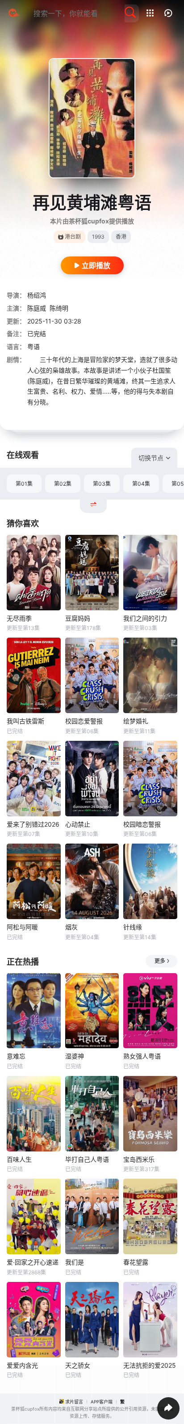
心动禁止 (77, 824)
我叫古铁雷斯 (25, 721)
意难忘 (16, 1056)
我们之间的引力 (145, 618)
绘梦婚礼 (135, 721)
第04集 (141, 483)
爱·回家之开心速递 (33, 1262)
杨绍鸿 (36, 295)
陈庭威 (36, 308)
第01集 (24, 483)
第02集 (62, 483)
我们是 (74, 1262)
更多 (160, 961)
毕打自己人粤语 (87, 1159)
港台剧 (73, 236)
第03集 (102, 483)
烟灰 (71, 927)
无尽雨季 (19, 618)
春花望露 (135, 1262)
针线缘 (132, 927)
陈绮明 (59, 308)
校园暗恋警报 (142, 824)
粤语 (33, 346)
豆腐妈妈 (77, 618)
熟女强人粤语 (142, 1056)
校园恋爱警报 (84, 721)
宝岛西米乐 (139, 1159)
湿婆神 (74, 1056)
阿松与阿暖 (22, 927)
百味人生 (19, 1159)
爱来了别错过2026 (33, 824)
